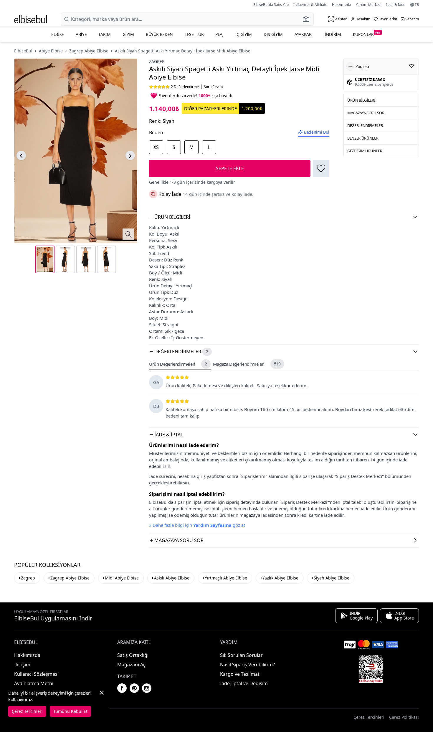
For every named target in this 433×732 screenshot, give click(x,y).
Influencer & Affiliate (310, 4)
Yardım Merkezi (368, 4)
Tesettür (194, 34)
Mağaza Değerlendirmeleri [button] (247, 364)
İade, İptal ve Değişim (244, 683)
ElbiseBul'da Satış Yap (271, 4)
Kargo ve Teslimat (240, 674)
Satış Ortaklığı (132, 655)
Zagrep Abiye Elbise (88, 51)
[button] (308, 19)
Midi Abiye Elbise (122, 578)
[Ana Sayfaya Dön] (30, 19)
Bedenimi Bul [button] (316, 132)
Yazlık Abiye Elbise (280, 578)
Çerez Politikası (404, 717)
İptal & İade (395, 4)
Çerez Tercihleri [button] (368, 717)
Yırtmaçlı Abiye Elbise (226, 578)
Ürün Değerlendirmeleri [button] (178, 364)
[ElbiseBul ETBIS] (371, 669)
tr (417, 4)
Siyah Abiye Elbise (331, 578)
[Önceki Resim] (21, 155)
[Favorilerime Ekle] (321, 168)
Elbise (57, 34)
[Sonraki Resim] (130, 155)
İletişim (22, 664)
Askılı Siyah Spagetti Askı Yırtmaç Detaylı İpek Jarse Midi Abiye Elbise (182, 51)
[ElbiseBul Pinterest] (134, 688)
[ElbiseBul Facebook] (122, 688)
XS (156, 147)
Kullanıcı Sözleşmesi (36, 674)
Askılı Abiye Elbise (171, 578)
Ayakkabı (304, 34)
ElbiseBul (23, 51)
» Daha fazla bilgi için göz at (197, 525)
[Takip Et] (411, 66)
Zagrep (156, 61)
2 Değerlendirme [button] (185, 87)
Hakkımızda (341, 4)
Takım (104, 34)
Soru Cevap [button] (213, 87)
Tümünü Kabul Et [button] (70, 711)
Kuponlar (367, 33)
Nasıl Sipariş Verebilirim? (247, 664)
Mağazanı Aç (131, 664)
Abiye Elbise (51, 51)
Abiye (81, 34)
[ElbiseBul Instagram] (146, 688)
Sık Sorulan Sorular (241, 655)
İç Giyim (243, 34)
